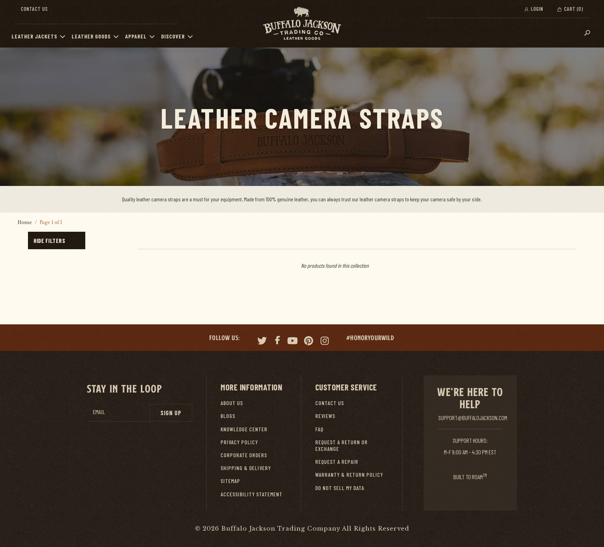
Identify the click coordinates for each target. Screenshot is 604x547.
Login (536, 9)
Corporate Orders (244, 455)
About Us (232, 403)
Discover (173, 36)
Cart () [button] (573, 9)
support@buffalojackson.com (472, 417)
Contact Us (34, 9)
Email (99, 412)
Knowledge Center (244, 429)
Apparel (136, 36)
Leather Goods (91, 36)
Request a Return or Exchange (341, 445)
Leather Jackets (34, 36)
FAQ (319, 429)
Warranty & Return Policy (349, 474)
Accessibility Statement (251, 494)
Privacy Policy (239, 442)
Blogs (228, 415)
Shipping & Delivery (246, 468)
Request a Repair (336, 461)
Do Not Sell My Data (339, 487)
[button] (64, 36)
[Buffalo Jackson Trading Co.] (302, 23)
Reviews (325, 415)
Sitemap (230, 480)
